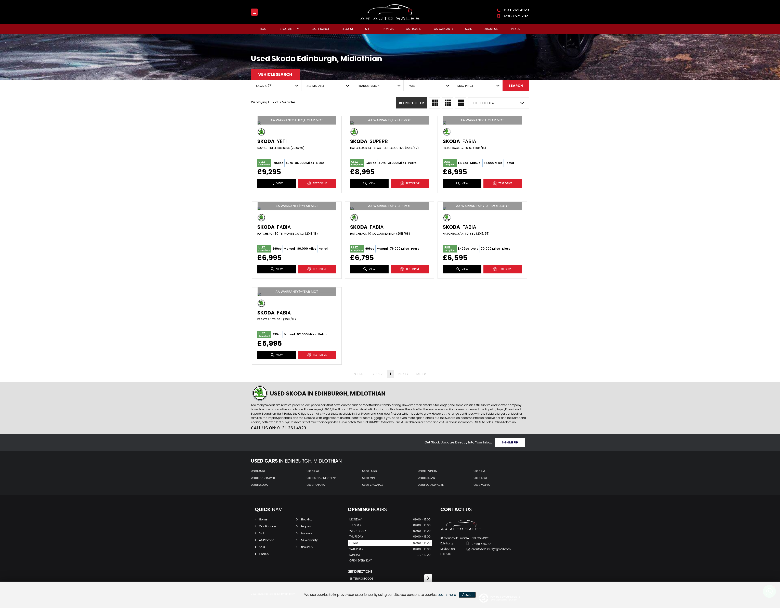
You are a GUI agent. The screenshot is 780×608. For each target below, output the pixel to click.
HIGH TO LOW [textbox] (484, 103)
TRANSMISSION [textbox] (368, 86)
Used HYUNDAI (427, 471)
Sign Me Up (510, 442)
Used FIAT (313, 471)
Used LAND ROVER (263, 478)
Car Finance (321, 29)
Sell (368, 29)
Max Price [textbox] (465, 86)
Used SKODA (259, 484)
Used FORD (369, 471)
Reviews (388, 29)
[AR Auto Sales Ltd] (461, 530)
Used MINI (368, 478)
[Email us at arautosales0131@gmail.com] (254, 12)
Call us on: (278, 427)
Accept (467, 594)
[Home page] (390, 12)
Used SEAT (480, 478)
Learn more (447, 594)
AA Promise (414, 29)
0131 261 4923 (516, 10)
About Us (491, 29)
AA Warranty (443, 29)
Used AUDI (258, 471)
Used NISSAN (426, 478)
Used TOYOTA (316, 484)
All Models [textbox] (316, 86)
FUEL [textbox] (412, 86)
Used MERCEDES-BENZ (321, 478)
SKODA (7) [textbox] (264, 86)
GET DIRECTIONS (360, 571)
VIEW (279, 183)
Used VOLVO (481, 484)
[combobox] (276, 85)
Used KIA (479, 471)
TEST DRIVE (319, 183)
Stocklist (287, 29)
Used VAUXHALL (372, 484)
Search (516, 85)
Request (347, 29)
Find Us (515, 29)
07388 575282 (515, 16)
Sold (468, 29)
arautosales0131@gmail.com (485, 549)
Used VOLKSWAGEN (431, 484)
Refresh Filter (411, 103)
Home (264, 29)
